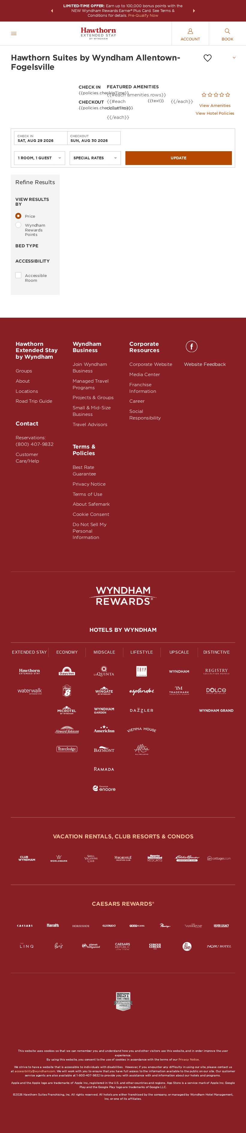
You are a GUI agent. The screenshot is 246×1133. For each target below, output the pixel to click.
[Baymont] (104, 750)
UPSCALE (179, 652)
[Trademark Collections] (179, 692)
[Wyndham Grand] (216, 711)
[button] (51, 10)
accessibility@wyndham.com (35, 1071)
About (23, 381)
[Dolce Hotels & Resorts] (216, 692)
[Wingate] (104, 692)
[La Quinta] (104, 672)
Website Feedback (205, 364)
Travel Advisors (90, 424)
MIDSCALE (104, 652)
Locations (27, 391)
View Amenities (215, 105)
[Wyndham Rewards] (123, 596)
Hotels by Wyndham (123, 630)
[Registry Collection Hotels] (216, 672)
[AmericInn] (104, 731)
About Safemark (91, 504)
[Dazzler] (141, 711)
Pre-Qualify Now (143, 15)
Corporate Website (150, 364)
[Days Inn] (67, 672)
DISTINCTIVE (216, 652)
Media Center (144, 374)
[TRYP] (141, 672)
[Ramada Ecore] (104, 789)
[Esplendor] (141, 692)
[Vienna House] (141, 731)
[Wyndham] (179, 672)
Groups (24, 371)
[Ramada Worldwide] (104, 769)
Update (178, 158)
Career (136, 401)
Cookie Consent (91, 514)
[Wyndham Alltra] (141, 750)
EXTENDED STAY (29, 652)
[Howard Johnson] (67, 731)
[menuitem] (14, 33)
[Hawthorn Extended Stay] (29, 672)
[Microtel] (67, 711)
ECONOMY (67, 652)
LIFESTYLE (141, 652)
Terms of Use (87, 494)
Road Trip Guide (34, 401)
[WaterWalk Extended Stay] (29, 692)
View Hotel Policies (215, 113)
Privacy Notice (89, 484)
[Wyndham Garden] (104, 711)
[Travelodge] (67, 750)
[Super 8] (67, 692)
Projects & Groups (93, 397)
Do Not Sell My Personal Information (89, 531)
